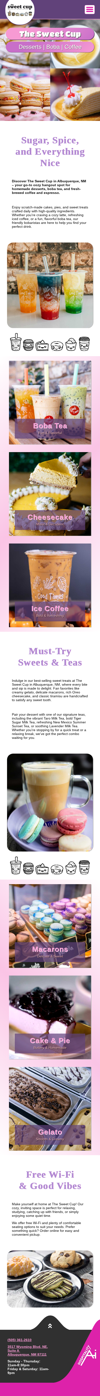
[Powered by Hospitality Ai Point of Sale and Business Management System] (88, 1365)
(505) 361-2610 (20, 1340)
